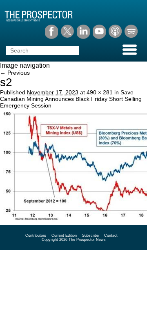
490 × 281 (100, 92)
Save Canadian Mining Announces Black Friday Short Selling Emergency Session (71, 99)
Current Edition (64, 235)
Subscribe (90, 235)
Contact (111, 235)
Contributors (35, 235)
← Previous (15, 72)
